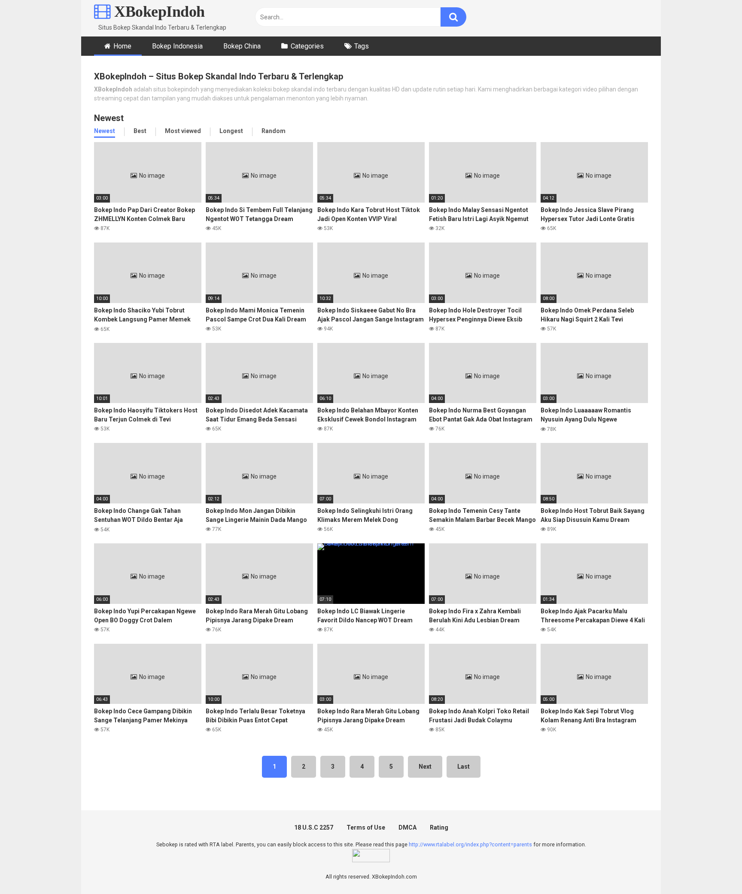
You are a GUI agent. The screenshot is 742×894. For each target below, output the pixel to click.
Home (122, 46)
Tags (361, 46)
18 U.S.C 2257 (313, 827)
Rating (439, 827)
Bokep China (242, 46)
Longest (231, 130)
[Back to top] (713, 868)
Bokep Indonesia (177, 46)
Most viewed (183, 130)
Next (425, 766)
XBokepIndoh (158, 11)
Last (463, 766)
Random (274, 130)
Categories (307, 46)
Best (140, 130)
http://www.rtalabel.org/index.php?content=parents (470, 844)
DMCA (407, 827)
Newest (104, 130)
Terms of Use (366, 827)
